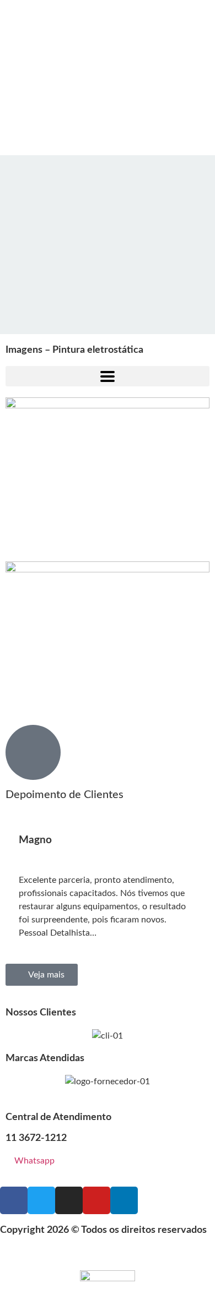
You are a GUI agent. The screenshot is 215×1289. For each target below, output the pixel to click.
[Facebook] (14, 1200)
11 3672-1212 (36, 1138)
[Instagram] (69, 1200)
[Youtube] (96, 1200)
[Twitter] (41, 1200)
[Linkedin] (124, 1200)
